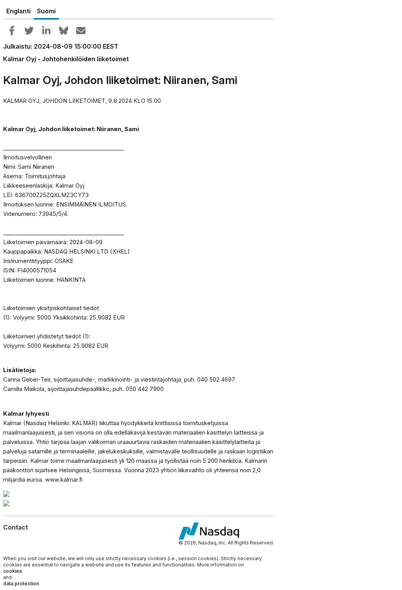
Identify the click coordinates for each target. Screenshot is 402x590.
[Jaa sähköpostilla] (81, 30)
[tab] (18, 11)
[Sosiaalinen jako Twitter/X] (29, 30)
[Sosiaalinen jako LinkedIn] (46, 30)
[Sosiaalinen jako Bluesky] (63, 30)
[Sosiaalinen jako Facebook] (11, 30)
